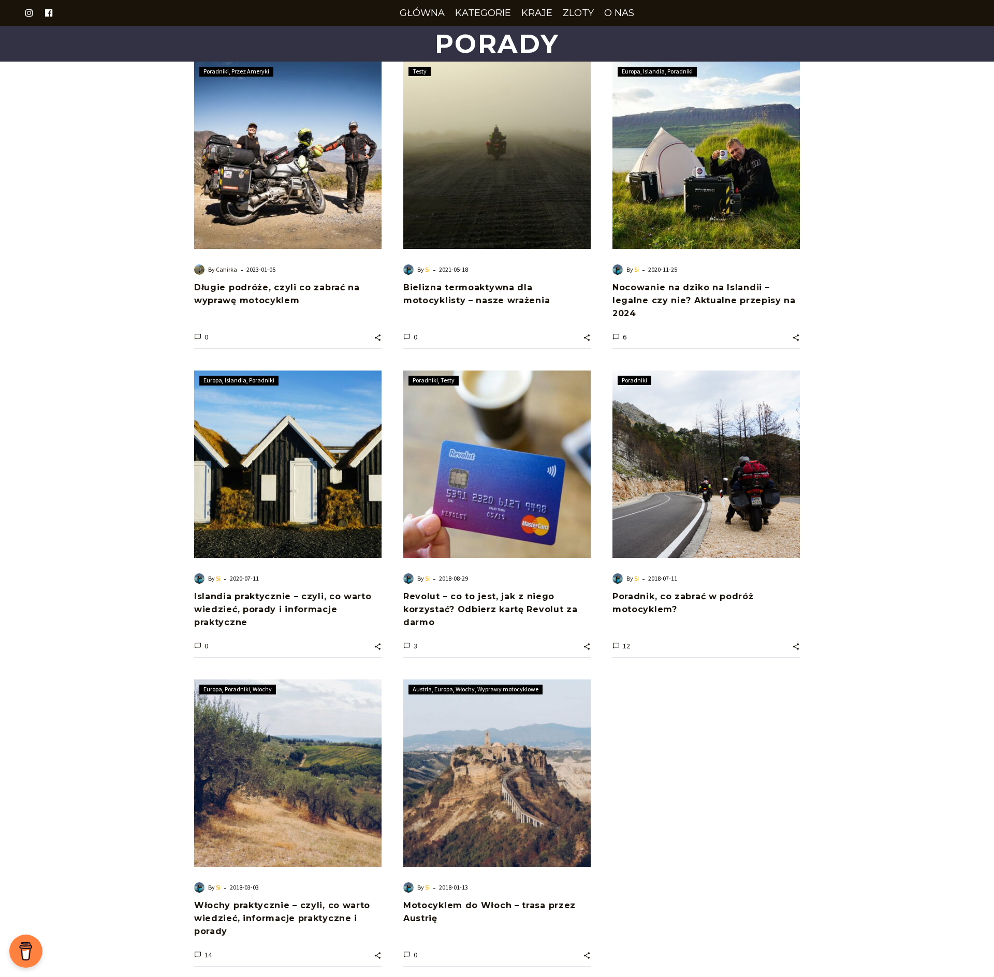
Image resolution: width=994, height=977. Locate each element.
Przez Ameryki (250, 71)
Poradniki (216, 71)
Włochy (262, 689)
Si (427, 269)
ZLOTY (578, 13)
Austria (422, 689)
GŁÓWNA (422, 13)
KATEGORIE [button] (483, 13)
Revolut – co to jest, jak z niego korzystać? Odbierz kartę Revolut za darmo (490, 609)
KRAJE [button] (536, 13)
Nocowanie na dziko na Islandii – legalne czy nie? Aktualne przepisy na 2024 (704, 300)
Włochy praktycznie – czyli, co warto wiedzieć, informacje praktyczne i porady (282, 918)
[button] (378, 337)
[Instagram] (29, 13)
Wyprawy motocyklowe (507, 689)
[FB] (49, 13)
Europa (631, 71)
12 (626, 645)
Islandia (654, 71)
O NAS (619, 13)
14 (208, 954)
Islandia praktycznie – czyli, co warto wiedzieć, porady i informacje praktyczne (283, 609)
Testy (420, 71)
